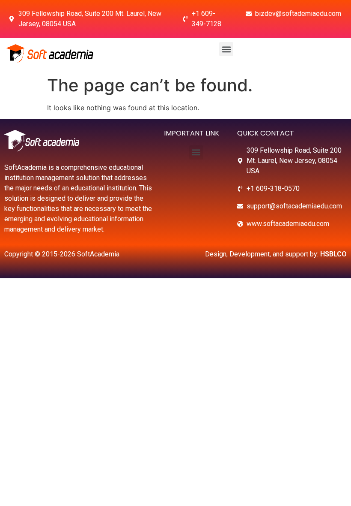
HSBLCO (333, 254)
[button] (226, 49)
